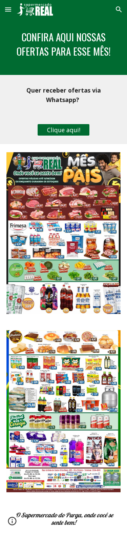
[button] (8, 9)
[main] (63, 47)
